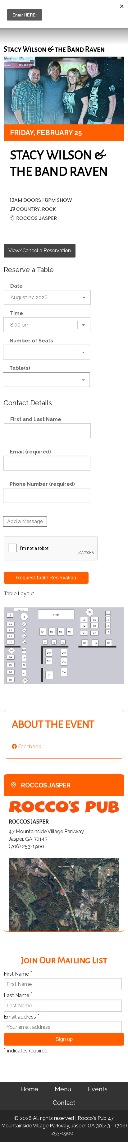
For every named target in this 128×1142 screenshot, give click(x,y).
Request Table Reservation (46, 577)
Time (16, 313)
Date (16, 286)
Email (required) (30, 452)
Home (29, 1089)
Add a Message (25, 521)
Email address (21, 1016)
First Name (18, 973)
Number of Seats (31, 341)
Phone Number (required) (42, 484)
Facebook (29, 747)
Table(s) (19, 368)
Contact (64, 1103)
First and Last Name (35, 419)
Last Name (18, 995)
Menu (63, 1089)
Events (97, 1089)
